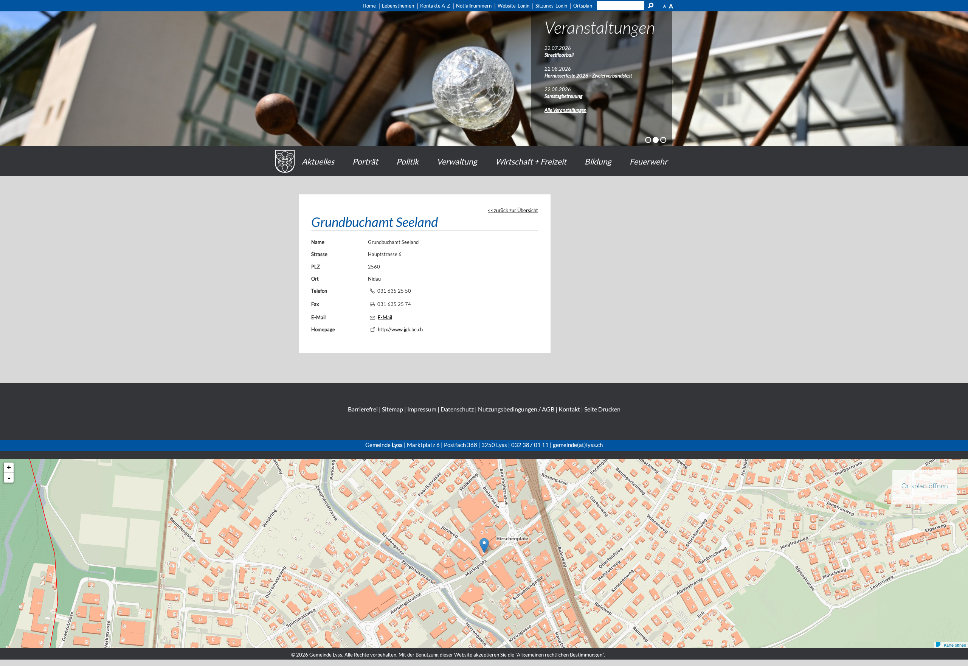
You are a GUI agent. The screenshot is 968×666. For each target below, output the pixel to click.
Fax (315, 304)
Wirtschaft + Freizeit (530, 161)
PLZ (315, 267)
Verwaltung (457, 161)
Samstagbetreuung (563, 96)
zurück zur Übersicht (516, 210)
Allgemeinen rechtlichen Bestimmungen (559, 655)
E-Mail (318, 317)
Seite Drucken (602, 409)
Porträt (365, 161)
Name (317, 242)
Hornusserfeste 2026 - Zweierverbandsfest (588, 76)
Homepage (323, 329)
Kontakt (569, 409)
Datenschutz (457, 409)
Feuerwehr (648, 161)
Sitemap (392, 409)
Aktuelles (318, 161)
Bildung (598, 161)
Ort (315, 279)
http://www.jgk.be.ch (400, 329)
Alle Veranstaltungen (565, 110)
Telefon (319, 291)
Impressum (421, 409)
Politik (407, 161)
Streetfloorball (559, 55)
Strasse (319, 254)
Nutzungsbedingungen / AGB (516, 409)
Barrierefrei (363, 409)
